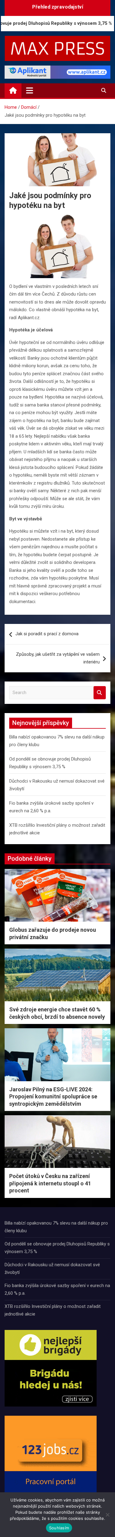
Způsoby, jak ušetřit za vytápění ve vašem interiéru (58, 658)
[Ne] (107, 1515)
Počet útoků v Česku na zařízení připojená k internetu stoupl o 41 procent (50, 1183)
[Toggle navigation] (29, 90)
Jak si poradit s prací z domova (47, 633)
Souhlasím (59, 1527)
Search (100, 692)
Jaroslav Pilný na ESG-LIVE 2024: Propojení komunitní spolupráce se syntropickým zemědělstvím (53, 1096)
